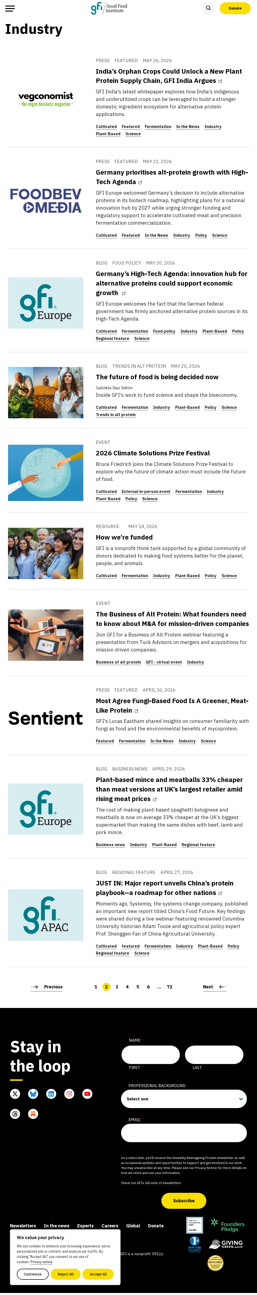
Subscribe (184, 1201)
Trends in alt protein (116, 414)
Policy (201, 235)
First (134, 1067)
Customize (32, 1274)
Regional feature (112, 338)
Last (197, 1067)
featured (131, 946)
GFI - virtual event (164, 662)
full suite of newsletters (163, 1183)
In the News (188, 126)
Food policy (164, 331)
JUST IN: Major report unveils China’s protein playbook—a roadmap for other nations (165, 888)
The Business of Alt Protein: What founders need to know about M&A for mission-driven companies (172, 619)
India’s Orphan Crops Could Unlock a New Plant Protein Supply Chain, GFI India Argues (169, 76)
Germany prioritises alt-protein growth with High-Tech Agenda (172, 177)
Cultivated (106, 126)
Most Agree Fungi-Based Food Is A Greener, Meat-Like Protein (172, 705)
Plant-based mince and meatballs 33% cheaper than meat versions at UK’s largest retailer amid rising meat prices (169, 789)
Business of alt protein (118, 662)
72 (169, 987)
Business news (110, 844)
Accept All (98, 1274)
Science (133, 133)
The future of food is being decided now (157, 376)
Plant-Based (108, 133)
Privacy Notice (206, 1168)
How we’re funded (124, 537)
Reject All (66, 1274)
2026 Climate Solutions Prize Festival (153, 453)
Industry (213, 126)
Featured (131, 126)
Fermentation (158, 126)
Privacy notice (41, 1262)
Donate (235, 8)
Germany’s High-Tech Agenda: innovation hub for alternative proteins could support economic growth (171, 283)
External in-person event (146, 491)
